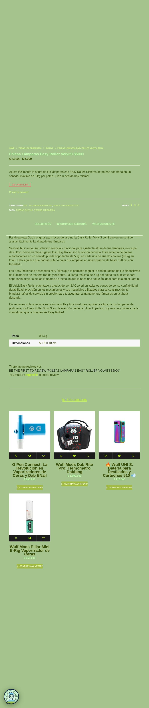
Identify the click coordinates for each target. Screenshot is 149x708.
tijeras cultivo (24, 210)
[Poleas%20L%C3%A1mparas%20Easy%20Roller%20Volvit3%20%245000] (131, 205)
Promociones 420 (42, 206)
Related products (74, 400)
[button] (16, 455)
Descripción (43, 224)
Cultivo (49, 148)
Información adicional (72, 224)
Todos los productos (30, 148)
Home (12, 148)
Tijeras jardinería (44, 210)
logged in (32, 374)
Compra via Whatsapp (31, 487)
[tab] (43, 224)
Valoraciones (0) (103, 224)
